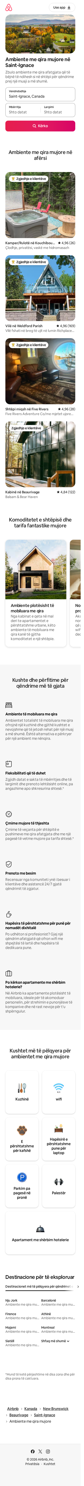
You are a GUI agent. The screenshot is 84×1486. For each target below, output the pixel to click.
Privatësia (32, 1464)
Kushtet (49, 1464)
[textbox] (23, 112)
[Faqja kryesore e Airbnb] (8, 7)
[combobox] (40, 96)
